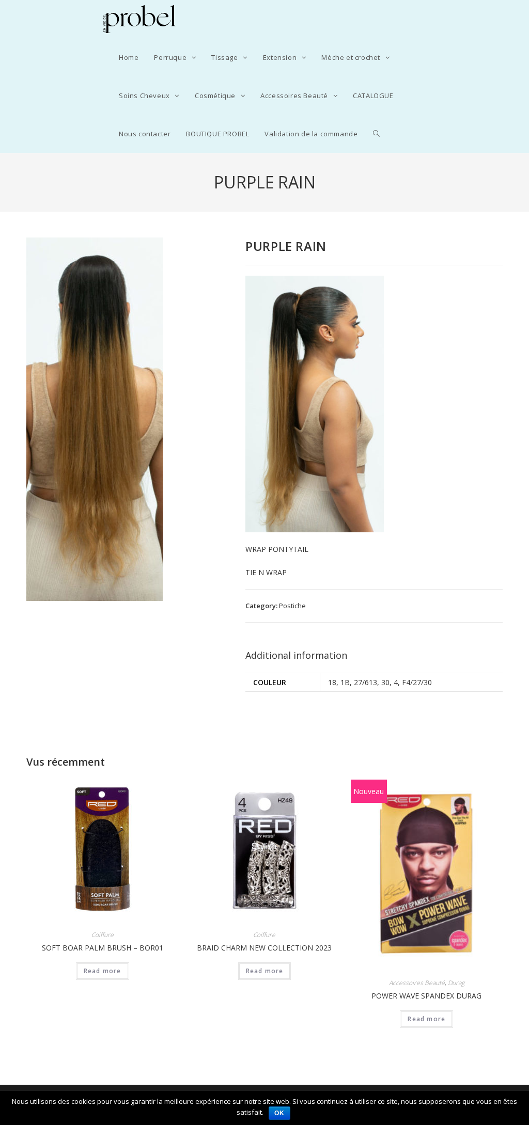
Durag (456, 982)
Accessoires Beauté (417, 982)
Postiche (292, 605)
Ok (279, 1113)
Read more (102, 970)
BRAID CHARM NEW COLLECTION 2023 (264, 948)
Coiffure (102, 934)
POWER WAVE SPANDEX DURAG (426, 996)
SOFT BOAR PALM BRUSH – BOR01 (102, 948)
